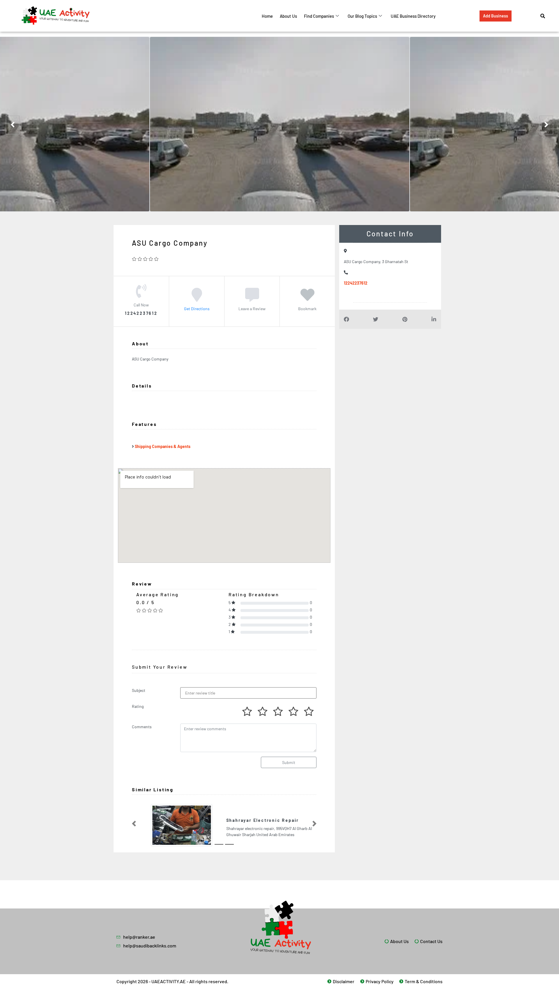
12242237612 (355, 283)
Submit (288, 762)
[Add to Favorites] (307, 299)
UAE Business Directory (413, 16)
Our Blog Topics (362, 16)
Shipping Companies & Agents (162, 446)
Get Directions (197, 308)
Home (267, 16)
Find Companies (319, 16)
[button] (134, 823)
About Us (288, 16)
